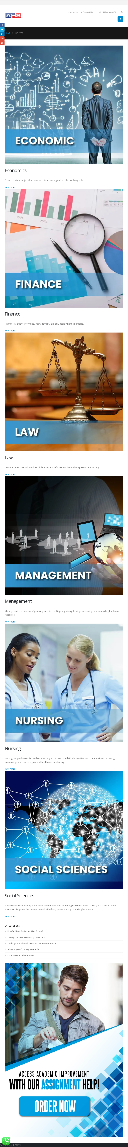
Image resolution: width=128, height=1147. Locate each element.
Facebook (2, 25)
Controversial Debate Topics (20, 955)
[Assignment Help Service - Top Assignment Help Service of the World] (13, 16)
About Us (73, 12)
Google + (2, 38)
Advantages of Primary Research (23, 949)
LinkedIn (2, 34)
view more (10, 187)
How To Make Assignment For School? (25, 931)
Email (2, 43)
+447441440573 (109, 12)
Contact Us (88, 12)
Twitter (2, 29)
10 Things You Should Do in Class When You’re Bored (32, 943)
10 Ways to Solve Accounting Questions (26, 937)
